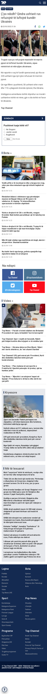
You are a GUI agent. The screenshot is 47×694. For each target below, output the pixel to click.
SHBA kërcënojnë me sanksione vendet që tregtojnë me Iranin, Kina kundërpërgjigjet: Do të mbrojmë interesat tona (23, 520)
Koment (28, 577)
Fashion (28, 609)
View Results (16, 139)
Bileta (27, 639)
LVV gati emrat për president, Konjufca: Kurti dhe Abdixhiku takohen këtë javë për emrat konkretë (23, 439)
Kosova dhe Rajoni (31, 580)
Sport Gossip (6, 625)
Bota (3, 9)
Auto (27, 586)
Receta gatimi (30, 619)
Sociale (4, 586)
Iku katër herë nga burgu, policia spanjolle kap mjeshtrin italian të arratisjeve (21, 254)
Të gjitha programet (9, 652)
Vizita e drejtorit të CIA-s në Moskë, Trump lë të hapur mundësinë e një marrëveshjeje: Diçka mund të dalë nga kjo (22, 230)
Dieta (27, 616)
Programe (7, 631)
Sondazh (9, 118)
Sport (5, 598)
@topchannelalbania (34, 277)
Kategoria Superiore (9, 606)
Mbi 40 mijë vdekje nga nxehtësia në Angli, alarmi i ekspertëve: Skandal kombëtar (23, 243)
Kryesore (11, 392)
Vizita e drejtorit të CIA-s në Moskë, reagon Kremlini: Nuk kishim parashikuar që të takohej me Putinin (23, 216)
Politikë (4, 574)
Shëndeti (28, 613)
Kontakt (28, 642)
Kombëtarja (6, 603)
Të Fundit (9, 9)
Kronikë (4, 577)
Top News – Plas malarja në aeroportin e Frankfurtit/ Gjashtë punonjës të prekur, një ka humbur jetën (22, 368)
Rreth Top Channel (32, 636)
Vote (8, 139)
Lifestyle (28, 606)
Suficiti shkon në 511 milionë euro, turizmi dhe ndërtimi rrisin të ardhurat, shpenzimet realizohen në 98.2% (23, 430)
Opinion (28, 574)
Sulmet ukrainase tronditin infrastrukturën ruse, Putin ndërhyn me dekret (22, 536)
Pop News (31, 598)
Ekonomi (5, 583)
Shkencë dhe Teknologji (33, 583)
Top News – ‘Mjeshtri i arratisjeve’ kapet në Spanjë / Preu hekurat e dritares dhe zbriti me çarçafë (21, 379)
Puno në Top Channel (32, 645)
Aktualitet (5, 580)
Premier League (7, 613)
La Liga (4, 616)
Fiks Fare (5, 645)
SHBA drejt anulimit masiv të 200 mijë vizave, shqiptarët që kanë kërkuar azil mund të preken (23, 511)
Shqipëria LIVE (7, 642)
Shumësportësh (7, 622)
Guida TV (5, 655)
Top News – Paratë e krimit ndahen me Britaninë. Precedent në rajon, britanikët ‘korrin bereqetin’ (23, 332)
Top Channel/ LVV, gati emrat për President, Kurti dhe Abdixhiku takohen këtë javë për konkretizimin (23, 357)
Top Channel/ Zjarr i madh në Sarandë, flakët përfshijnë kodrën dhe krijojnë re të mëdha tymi (22, 340)
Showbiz (28, 603)
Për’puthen (6, 639)
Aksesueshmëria (31, 654)
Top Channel (12, 277)
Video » (8, 301)
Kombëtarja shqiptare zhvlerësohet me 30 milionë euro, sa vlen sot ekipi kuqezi (22, 455)
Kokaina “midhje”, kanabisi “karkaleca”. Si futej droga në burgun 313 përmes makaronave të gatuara (21, 528)
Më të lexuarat (14, 468)
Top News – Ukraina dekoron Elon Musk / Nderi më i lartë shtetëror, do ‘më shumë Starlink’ (22, 348)
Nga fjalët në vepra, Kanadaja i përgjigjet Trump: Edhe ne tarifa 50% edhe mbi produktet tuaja (23, 447)
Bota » (7, 153)
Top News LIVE (7, 593)
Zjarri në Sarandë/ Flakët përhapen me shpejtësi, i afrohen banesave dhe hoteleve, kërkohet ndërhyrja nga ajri (23, 422)
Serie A (4, 619)
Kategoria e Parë (8, 609)
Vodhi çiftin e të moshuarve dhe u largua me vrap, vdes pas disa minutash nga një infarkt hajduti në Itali (23, 187)
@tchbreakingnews (12, 289)
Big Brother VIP (7, 636)
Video (4, 589)
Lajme (5, 568)
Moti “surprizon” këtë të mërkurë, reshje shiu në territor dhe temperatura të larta (23, 473)
